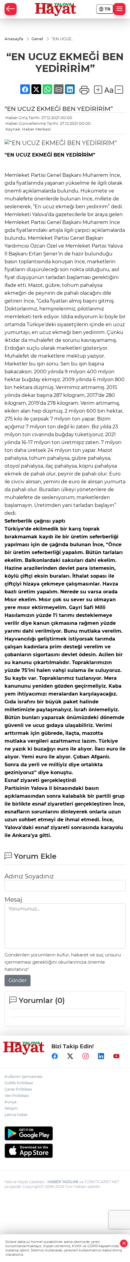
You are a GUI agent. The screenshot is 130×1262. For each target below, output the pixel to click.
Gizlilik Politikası (19, 1083)
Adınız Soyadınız (29, 876)
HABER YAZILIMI (62, 1181)
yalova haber (16, 1114)
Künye (10, 1102)
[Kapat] (124, 1243)
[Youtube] (116, 1056)
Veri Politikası (17, 1095)
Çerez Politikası (18, 1089)
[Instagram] (86, 1056)
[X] (70, 1056)
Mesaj (13, 899)
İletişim (11, 1108)
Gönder (17, 980)
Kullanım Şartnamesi (23, 1076)
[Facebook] (55, 1056)
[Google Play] (65, 1133)
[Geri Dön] (11, 9)
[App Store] (65, 1151)
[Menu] (119, 9)
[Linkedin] (101, 1056)
